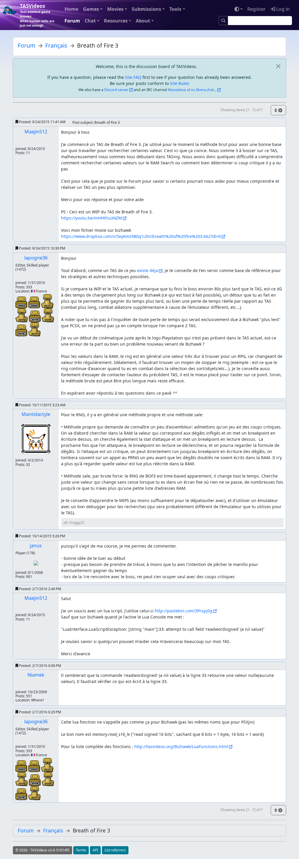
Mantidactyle (36, 414)
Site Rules (179, 83)
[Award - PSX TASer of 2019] (22, 315)
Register (256, 9)
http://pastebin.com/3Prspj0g (183, 611)
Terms (81, 850)
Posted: (41, 121)
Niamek (35, 675)
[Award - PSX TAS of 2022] (34, 302)
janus (36, 545)
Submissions (146, 9)
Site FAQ (133, 77)
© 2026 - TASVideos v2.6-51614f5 (42, 850)
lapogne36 (36, 258)
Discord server (116, 89)
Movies (115, 9)
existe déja (147, 270)
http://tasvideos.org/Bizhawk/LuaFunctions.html (181, 746)
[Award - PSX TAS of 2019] (35, 316)
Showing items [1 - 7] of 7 (241, 109)
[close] (278, 66)
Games (91, 9)
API (95, 850)
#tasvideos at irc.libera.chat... (192, 89)
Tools (175, 9)
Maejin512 (36, 131)
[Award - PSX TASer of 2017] (34, 329)
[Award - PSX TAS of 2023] (21, 302)
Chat (90, 21)
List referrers (115, 850)
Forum (72, 21)
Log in (282, 9)
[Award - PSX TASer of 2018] (48, 315)
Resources (116, 21)
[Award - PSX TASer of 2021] (47, 301)
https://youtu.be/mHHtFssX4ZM (91, 218)
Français (56, 45)
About (143, 21)
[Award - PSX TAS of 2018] (21, 330)
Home (71, 9)
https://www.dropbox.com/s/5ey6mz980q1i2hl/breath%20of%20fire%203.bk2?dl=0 (141, 236)
